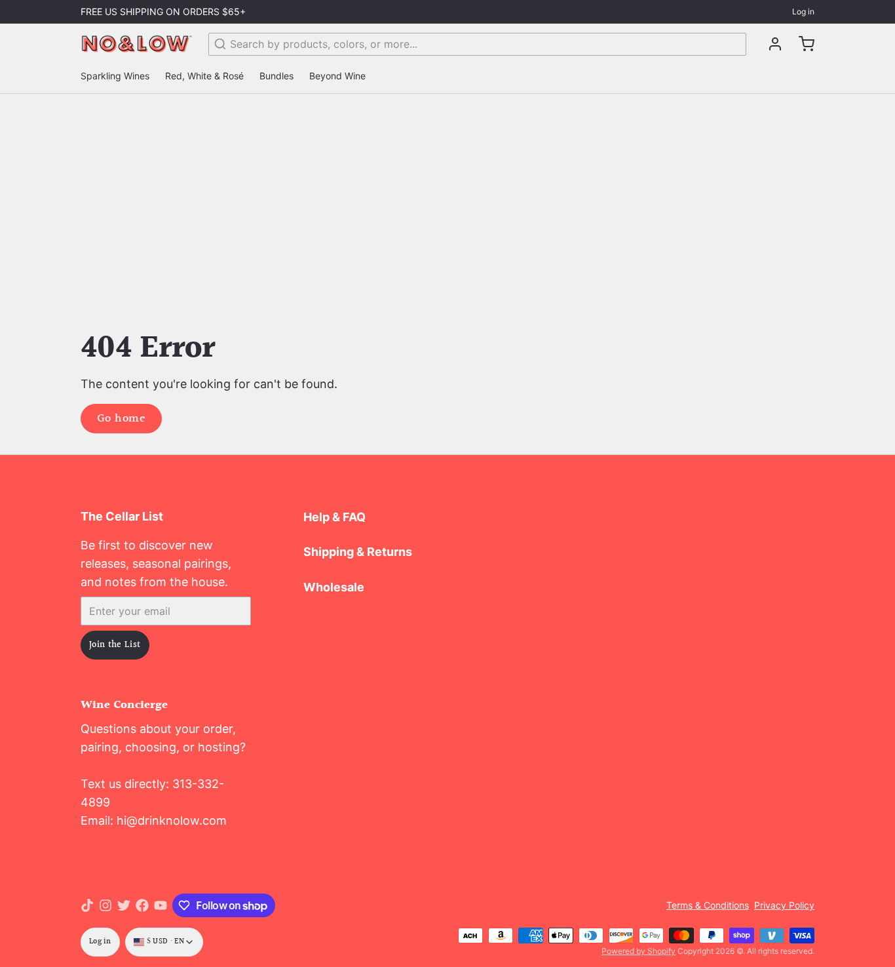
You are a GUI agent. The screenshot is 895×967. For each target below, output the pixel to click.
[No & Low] (137, 44)
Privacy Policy (784, 905)
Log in (803, 11)
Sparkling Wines (115, 75)
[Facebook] (142, 905)
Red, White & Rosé (204, 75)
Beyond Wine (337, 75)
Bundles (276, 75)
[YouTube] (160, 905)
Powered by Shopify (638, 951)
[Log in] (770, 44)
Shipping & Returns (357, 552)
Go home (121, 418)
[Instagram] (105, 905)
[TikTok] (87, 905)
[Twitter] (123, 905)
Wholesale (333, 587)
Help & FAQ (334, 517)
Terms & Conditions (707, 905)
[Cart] (801, 44)
